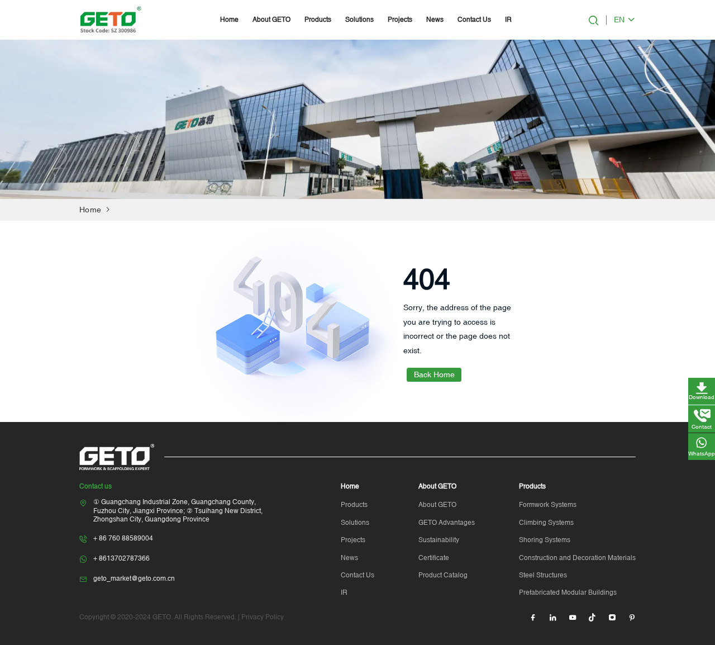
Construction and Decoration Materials (577, 558)
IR (508, 19)
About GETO (271, 19)
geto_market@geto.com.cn (134, 578)
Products (317, 19)
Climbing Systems (546, 523)
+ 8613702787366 (121, 558)
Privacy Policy (262, 617)
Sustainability (438, 540)
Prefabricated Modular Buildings (568, 592)
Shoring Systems (544, 540)
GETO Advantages (446, 523)
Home (229, 19)
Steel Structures (543, 575)
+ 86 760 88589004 (123, 538)
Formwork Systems (547, 505)
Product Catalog (443, 575)
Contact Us (474, 19)
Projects (400, 19)
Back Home (434, 374)
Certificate (433, 558)
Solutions (359, 19)
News (435, 19)
